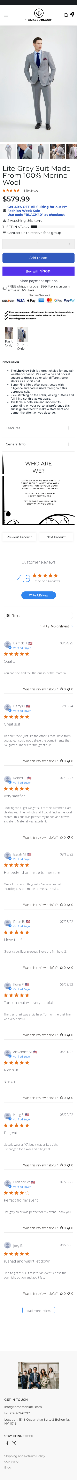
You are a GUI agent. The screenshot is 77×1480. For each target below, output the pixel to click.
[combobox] (56, 626)
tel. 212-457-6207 (17, 1413)
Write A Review (38, 595)
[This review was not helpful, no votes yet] (68, 689)
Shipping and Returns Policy (24, 1456)
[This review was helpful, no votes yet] (61, 689)
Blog (7, 1467)
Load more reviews (38, 1311)
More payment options (38, 281)
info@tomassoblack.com (23, 1407)
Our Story (11, 1461)
